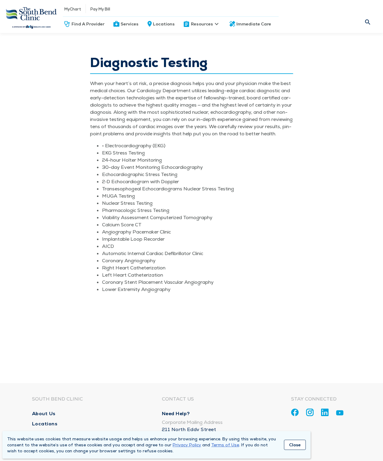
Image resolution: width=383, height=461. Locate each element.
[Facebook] (295, 412)
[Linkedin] (325, 412)
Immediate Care (253, 24)
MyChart (72, 9)
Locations (164, 24)
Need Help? (176, 413)
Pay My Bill (100, 9)
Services (130, 24)
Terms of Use (225, 445)
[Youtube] (340, 414)
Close (295, 445)
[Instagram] (310, 412)
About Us (44, 413)
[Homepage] (31, 16)
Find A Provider (88, 24)
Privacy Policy (187, 445)
